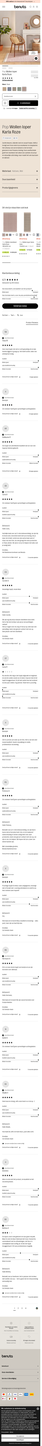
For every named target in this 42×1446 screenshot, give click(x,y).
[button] (14, 1309)
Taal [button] (12, 315)
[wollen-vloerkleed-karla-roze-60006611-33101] (4, 235)
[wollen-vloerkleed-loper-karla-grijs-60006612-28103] (21, 235)
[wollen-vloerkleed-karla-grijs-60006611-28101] (7, 235)
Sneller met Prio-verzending (26, 108)
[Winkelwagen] (37, 7)
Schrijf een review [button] (20, 306)
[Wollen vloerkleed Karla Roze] (10, 222)
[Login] (33, 7)
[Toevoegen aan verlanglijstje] (5, 103)
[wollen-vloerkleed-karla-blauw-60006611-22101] (10, 235)
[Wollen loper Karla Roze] (24, 89)
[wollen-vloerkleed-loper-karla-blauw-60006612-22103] (27, 235)
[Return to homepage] (20, 6)
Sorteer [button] (5, 315)
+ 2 (30, 235)
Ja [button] (19, 377)
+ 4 (13, 235)
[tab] (32, 323)
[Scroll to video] (36, 58)
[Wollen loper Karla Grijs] (27, 222)
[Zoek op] (30, 6)
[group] (20, 280)
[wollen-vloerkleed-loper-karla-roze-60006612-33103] (24, 235)
